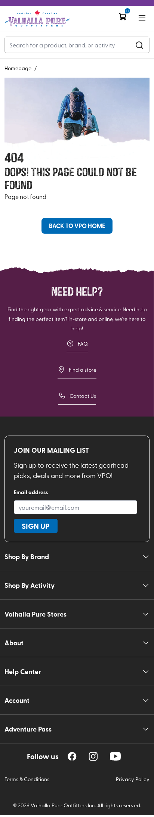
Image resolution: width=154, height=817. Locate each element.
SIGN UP (36, 526)
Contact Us (83, 395)
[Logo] (37, 18)
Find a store (82, 369)
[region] (72, 756)
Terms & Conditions (26, 779)
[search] (139, 45)
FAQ (83, 343)
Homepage (17, 68)
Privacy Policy (133, 779)
